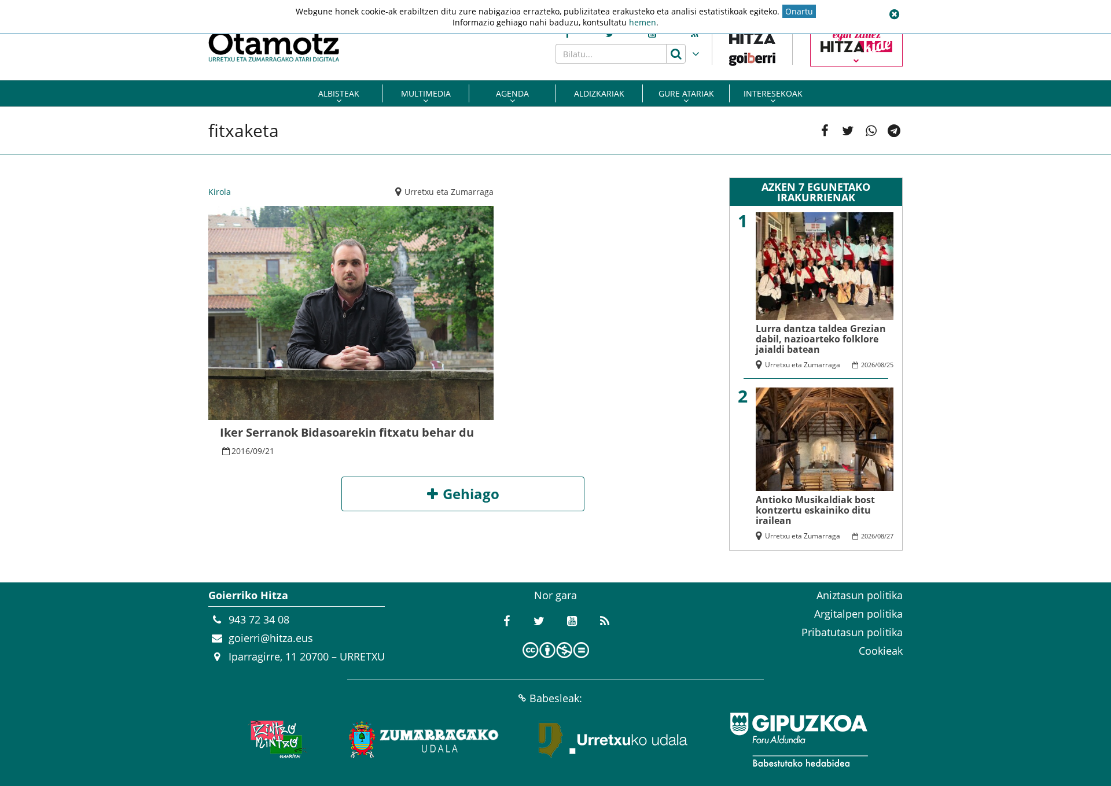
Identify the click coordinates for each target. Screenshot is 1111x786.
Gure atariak (686, 93)
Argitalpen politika (858, 614)
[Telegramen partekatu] (894, 130)
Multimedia (426, 93)
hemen (642, 22)
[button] (894, 14)
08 (880, 364)
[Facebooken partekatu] (824, 130)
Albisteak (338, 93)
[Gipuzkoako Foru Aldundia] (798, 739)
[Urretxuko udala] (613, 739)
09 (257, 450)
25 (889, 364)
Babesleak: (555, 698)
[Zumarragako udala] (424, 739)
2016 (240, 450)
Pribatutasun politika (852, 632)
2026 (868, 364)
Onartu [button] (799, 11)
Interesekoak (773, 93)
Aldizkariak (599, 93)
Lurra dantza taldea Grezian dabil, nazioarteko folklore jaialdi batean (821, 339)
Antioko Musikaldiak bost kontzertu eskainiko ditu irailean (815, 510)
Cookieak (881, 651)
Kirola (219, 191)
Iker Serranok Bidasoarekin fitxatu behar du (347, 432)
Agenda (512, 93)
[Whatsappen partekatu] (871, 130)
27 (889, 536)
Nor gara (555, 595)
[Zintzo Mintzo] (276, 739)
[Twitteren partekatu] (847, 130)
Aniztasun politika (859, 595)
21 (269, 450)
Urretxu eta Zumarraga (449, 191)
